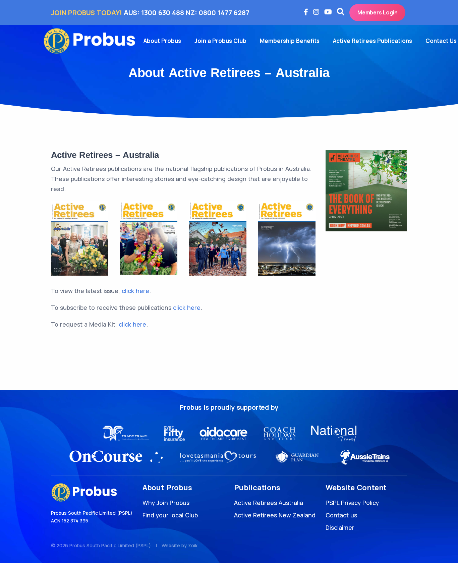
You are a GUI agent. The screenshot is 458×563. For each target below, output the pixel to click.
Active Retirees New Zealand (275, 515)
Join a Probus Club (220, 41)
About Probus (162, 41)
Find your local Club (170, 515)
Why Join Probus (165, 503)
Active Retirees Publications (372, 41)
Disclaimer (340, 527)
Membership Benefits (290, 41)
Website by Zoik (179, 545)
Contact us (341, 515)
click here (135, 291)
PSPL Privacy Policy (352, 503)
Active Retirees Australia (268, 503)
